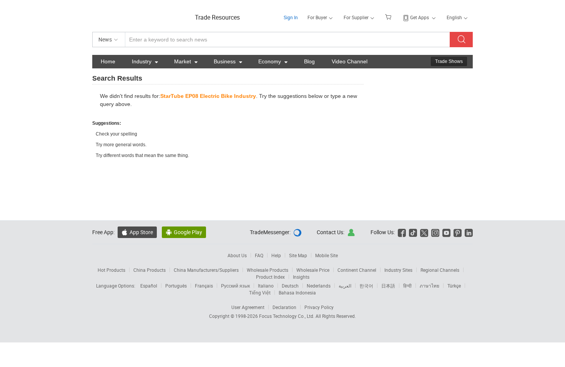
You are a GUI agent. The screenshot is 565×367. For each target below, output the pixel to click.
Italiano (266, 286)
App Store (137, 232)
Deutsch (290, 286)
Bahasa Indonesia (297, 292)
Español (148, 286)
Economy (272, 61)
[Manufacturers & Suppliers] (141, 15)
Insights (301, 277)
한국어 (366, 286)
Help (276, 255)
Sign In (291, 17)
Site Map (298, 255)
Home (108, 61)
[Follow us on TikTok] (413, 232)
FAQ (259, 255)
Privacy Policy (319, 307)
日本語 (388, 286)
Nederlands (319, 286)
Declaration (284, 307)
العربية (345, 286)
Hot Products (111, 270)
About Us (237, 255)
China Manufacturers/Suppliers (206, 270)
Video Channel (349, 61)
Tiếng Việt (260, 292)
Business (228, 61)
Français (204, 286)
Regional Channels (439, 270)
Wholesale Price (312, 270)
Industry (145, 61)
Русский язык (235, 286)
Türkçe (454, 286)
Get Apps (419, 17)
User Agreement (247, 307)
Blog (309, 61)
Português (176, 286)
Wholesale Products (267, 270)
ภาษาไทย (429, 286)
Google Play (184, 232)
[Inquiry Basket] (389, 16)
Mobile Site (326, 255)
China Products (149, 270)
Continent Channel (356, 270)
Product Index (270, 277)
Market (186, 61)
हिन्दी (407, 286)
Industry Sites (398, 270)
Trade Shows (449, 61)
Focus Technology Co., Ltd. (287, 316)
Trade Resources (217, 17)
